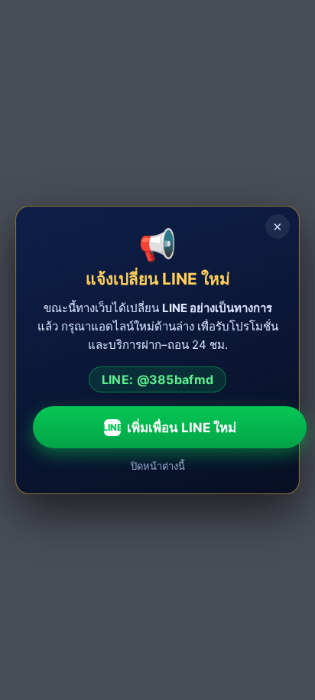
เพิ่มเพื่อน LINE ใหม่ (169, 427)
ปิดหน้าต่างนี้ (158, 466)
